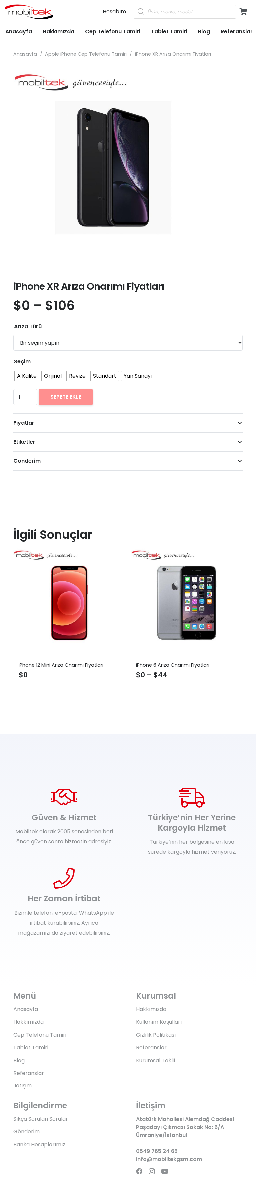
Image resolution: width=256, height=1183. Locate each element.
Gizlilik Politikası (156, 1035)
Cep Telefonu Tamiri (39, 1035)
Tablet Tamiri (30, 1047)
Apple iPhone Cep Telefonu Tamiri (86, 54)
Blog (19, 1060)
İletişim (22, 1085)
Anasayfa (25, 54)
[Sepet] (243, 11)
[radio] (27, 376)
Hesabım (114, 11)
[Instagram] (152, 1171)
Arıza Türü (28, 326)
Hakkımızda (28, 1022)
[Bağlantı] (29, 11)
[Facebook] (139, 1171)
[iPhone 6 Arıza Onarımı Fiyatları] (117, 603)
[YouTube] (164, 1171)
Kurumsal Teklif (156, 1060)
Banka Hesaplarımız (39, 1144)
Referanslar (28, 1073)
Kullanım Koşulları (159, 1022)
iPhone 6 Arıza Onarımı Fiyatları (103, 665)
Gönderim (26, 1131)
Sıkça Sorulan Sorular (40, 1119)
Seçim (22, 361)
